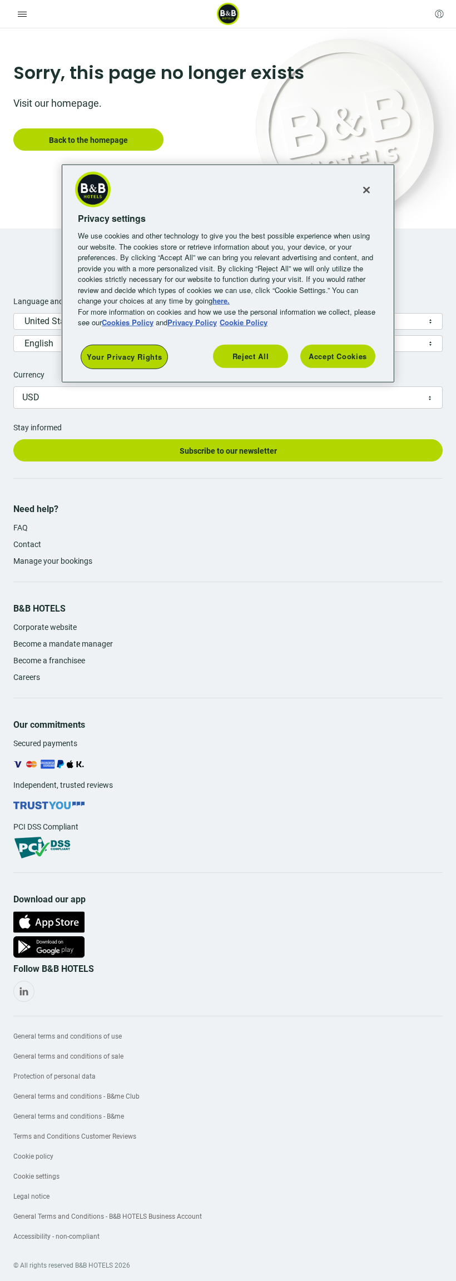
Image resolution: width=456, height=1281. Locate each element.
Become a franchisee (49, 660)
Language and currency (54, 301)
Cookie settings (36, 1176)
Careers (26, 677)
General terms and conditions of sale (68, 1056)
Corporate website (45, 627)
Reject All (250, 355)
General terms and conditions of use (67, 1036)
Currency (28, 374)
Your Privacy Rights (124, 356)
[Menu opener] (22, 14)
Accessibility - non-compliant (56, 1236)
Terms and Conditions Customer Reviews (74, 1136)
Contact (27, 544)
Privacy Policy (192, 322)
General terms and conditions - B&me (68, 1116)
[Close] (366, 189)
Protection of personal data (54, 1076)
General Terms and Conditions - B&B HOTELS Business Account (107, 1216)
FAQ (20, 527)
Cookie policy (33, 1156)
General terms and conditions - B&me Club (76, 1096)
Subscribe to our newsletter (228, 450)
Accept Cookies (338, 355)
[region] (228, 273)
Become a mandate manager (63, 643)
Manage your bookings (52, 561)
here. (221, 300)
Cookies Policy (127, 322)
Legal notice (31, 1196)
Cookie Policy (243, 322)
